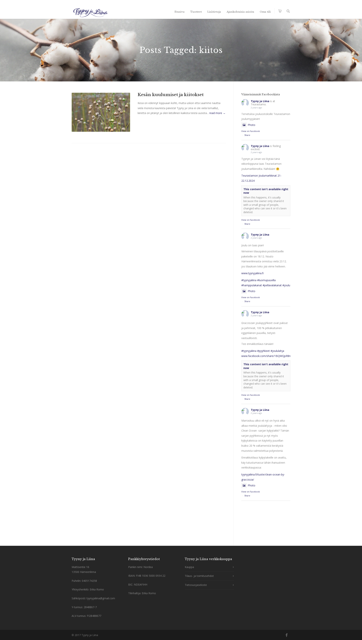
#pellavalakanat (272, 285)
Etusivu (180, 11)
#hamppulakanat (251, 285)
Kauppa (189, 567)
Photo (251, 125)
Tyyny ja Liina (260, 101)
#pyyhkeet (263, 351)
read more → (217, 113)
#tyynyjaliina (248, 280)
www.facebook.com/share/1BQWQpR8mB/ (267, 356)
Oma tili (265, 11)
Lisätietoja (214, 11)
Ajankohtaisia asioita (240, 11)
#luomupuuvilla (266, 280)
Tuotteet (196, 11)
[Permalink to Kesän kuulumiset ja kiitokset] (101, 112)
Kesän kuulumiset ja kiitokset (171, 94)
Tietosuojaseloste (196, 585)
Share (247, 135)
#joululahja (277, 351)
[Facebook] (286, 635)
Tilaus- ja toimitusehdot (199, 576)
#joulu (286, 285)
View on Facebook (250, 131)
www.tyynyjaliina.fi (252, 273)
